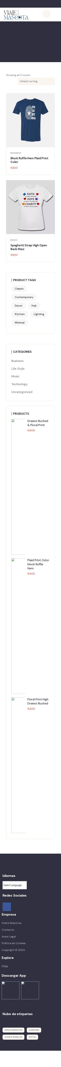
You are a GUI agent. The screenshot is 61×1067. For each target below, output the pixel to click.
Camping (34, 1030)
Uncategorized (21, 392)
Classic (19, 288)
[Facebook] (7, 907)
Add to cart (31, 143)
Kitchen (20, 314)
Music (14, 240)
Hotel (32, 1037)
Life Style (18, 369)
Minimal (20, 322)
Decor (18, 305)
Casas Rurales (13, 1037)
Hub (34, 305)
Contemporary (24, 297)
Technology (19, 384)
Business (16, 153)
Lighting (39, 314)
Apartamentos (13, 1030)
